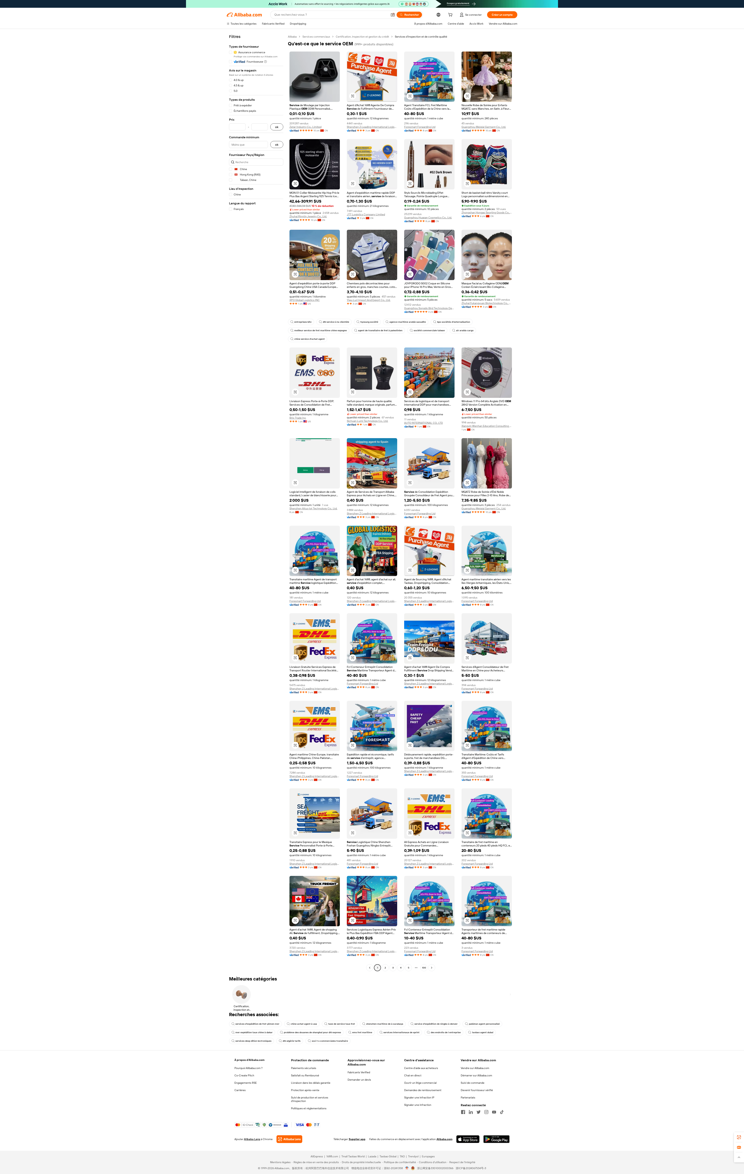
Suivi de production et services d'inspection (309, 1099)
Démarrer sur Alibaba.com (476, 1075)
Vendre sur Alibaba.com (475, 1068)
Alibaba (292, 36)
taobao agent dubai (482, 1032)
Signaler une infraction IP (419, 1097)
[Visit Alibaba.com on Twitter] (478, 1112)
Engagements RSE (245, 1082)
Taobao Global (388, 1156)
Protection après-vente (305, 1090)
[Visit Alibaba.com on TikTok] (501, 1112)
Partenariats (468, 1097)
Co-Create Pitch (244, 1075)
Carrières (240, 1090)
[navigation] (256, 503)
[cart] (451, 15)
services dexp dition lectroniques (253, 1041)
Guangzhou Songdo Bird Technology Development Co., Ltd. (429, 308)
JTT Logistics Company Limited (366, 214)
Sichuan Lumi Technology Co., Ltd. (367, 420)
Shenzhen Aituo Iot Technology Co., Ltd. (313, 508)
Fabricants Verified (359, 1072)
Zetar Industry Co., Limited (305, 126)
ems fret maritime (362, 1032)
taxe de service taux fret (341, 1024)
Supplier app (357, 1139)
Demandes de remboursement (422, 1090)
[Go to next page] (431, 967)
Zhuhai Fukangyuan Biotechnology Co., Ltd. (487, 303)
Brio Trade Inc (297, 417)
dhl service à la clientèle (336, 322)
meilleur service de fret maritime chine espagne (320, 330)
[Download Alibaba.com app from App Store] (468, 1139)
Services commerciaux (316, 36)
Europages (428, 1156)
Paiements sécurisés (303, 1068)
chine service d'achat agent (309, 339)
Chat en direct (412, 1075)
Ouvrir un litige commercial (420, 1082)
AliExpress (317, 1156)
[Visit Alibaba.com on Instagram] (486, 1112)
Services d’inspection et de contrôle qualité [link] (421, 36)
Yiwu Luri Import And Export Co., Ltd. (368, 300)
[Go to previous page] (369, 967)
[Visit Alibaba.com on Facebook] (463, 1112)
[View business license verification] (407, 1168)
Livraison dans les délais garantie (310, 1082)
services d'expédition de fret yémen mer (257, 1024)
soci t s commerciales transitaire (330, 1041)
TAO (402, 1156)
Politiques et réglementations (308, 1108)
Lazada (372, 1156)
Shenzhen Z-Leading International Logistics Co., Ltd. (372, 126)
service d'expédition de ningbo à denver (436, 1024)
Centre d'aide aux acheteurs (421, 1068)
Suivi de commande (472, 1082)
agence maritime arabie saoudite (407, 322)
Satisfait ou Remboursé (305, 1075)
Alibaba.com (444, 1139)
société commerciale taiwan (429, 330)
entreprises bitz (303, 322)
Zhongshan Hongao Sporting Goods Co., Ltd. (487, 212)
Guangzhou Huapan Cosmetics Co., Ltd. (428, 217)
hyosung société (369, 322)
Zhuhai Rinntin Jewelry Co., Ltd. (308, 216)
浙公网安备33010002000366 (435, 1168)
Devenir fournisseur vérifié (477, 1090)
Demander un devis (359, 1079)
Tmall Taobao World (353, 1156)
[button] (392, 14)
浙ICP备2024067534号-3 (471, 1168)
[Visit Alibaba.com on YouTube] (494, 1112)
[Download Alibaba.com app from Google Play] (496, 1139)
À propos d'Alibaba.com (249, 1059)
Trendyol (413, 1156)
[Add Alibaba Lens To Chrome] (289, 1139)
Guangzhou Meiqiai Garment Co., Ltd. (484, 126)
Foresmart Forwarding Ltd (419, 126)
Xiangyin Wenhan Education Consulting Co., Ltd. (487, 425)
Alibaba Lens (252, 1139)
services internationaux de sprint (401, 1032)
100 (424, 967)
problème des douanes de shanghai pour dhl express (312, 1032)
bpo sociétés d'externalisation (453, 322)
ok (276, 127)
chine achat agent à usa (304, 1024)
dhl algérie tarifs (292, 1041)
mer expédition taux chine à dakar (254, 1032)
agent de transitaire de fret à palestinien (380, 330)
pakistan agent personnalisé (484, 1024)
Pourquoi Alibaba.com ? (248, 1068)
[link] (739, 1137)
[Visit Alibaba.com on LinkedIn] (470, 1112)
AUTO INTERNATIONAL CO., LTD (423, 422)
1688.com (332, 1156)
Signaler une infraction (417, 1104)
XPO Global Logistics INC (304, 300)
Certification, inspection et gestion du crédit (362, 36)
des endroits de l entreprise (446, 1032)
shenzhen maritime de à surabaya (384, 1024)
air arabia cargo (465, 330)
